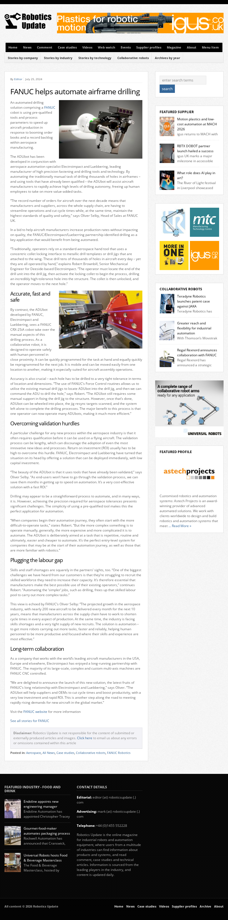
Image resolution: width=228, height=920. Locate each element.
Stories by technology (94, 58)
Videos (87, 47)
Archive (205, 906)
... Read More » (179, 525)
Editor (18, 79)
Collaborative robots (133, 58)
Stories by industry (58, 58)
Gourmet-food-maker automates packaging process (47, 831)
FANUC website (35, 711)
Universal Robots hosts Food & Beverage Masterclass (45, 858)
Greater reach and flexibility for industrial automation (194, 328)
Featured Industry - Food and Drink (32, 789)
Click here (84, 738)
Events (126, 47)
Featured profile (176, 451)
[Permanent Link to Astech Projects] (189, 474)
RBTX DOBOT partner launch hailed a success (195, 148)
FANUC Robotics (118, 753)
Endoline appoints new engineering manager (41, 804)
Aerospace (33, 753)
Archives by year (167, 58)
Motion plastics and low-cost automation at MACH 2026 (197, 124)
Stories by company (23, 58)
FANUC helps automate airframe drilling (75, 91)
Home (13, 47)
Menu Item (210, 47)
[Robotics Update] (28, 28)
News (27, 47)
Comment (44, 47)
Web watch (106, 47)
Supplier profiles (148, 47)
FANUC (49, 107)
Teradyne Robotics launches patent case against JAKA (193, 301)
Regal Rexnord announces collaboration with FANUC (197, 352)
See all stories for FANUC (29, 720)
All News (49, 753)
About (191, 47)
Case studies (67, 47)
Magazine (174, 47)
